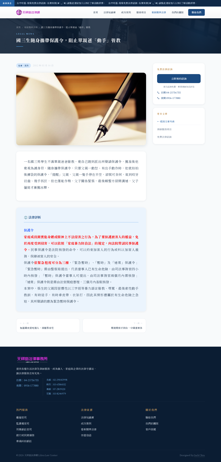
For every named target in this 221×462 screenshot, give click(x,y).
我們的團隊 (178, 12)
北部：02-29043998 (56, 379)
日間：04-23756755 (27, 380)
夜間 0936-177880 (170, 98)
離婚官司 (21, 417)
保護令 (29, 262)
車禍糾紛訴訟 (24, 441)
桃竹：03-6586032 (56, 384)
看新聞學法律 (159, 12)
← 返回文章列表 (166, 121)
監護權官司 (22, 423)
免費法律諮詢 (164, 137)
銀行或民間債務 (25, 435)
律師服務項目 (164, 129)
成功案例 (126, 12)
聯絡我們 (196, 12)
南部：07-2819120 (55, 389)
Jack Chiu (199, 455)
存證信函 (86, 435)
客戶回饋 (151, 429)
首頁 (95, 12)
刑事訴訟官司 (24, 429)
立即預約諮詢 (179, 78)
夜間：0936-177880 (27, 385)
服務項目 (141, 12)
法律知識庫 (110, 12)
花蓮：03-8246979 (56, 393)
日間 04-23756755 (171, 92)
